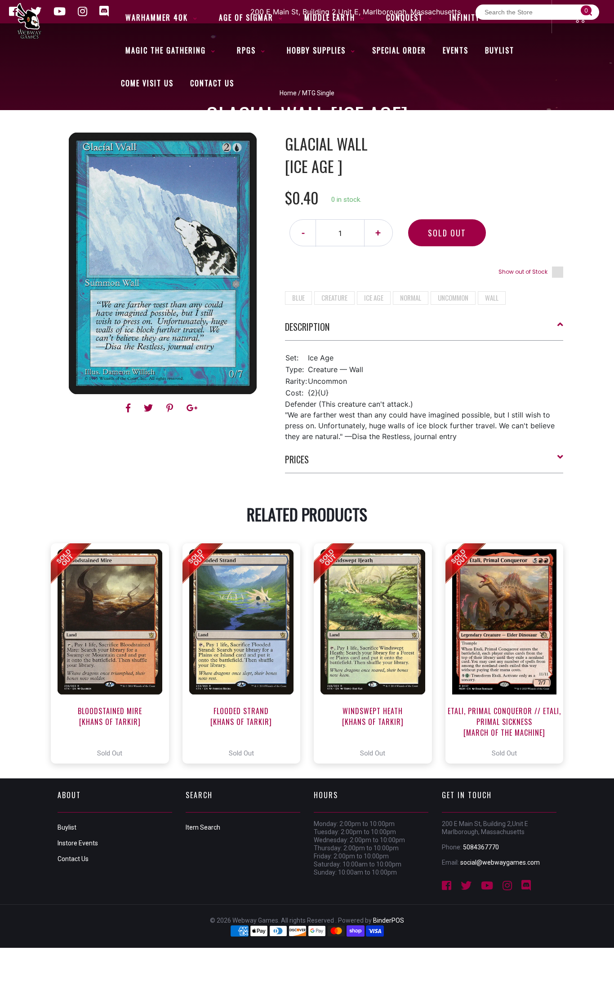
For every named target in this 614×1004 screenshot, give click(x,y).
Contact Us (73, 858)
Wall (491, 297)
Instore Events (78, 843)
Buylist (67, 827)
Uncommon (453, 297)
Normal (410, 297)
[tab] (424, 330)
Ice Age (373, 297)
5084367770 (481, 847)
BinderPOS (388, 920)
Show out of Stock (522, 271)
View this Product (114, 653)
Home (288, 93)
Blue (298, 297)
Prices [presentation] (297, 459)
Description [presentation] (307, 326)
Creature (334, 297)
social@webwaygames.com (500, 862)
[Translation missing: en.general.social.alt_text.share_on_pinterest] (171, 408)
